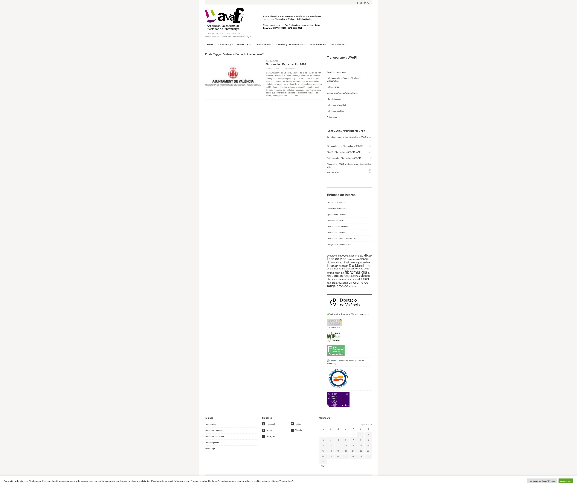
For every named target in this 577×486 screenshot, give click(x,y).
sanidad (331, 282)
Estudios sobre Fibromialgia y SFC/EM (344, 158)
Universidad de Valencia (337, 226)
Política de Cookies (335, 110)
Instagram (271, 436)
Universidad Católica (336, 232)
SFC (338, 282)
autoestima (353, 255)
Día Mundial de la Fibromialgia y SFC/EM (345, 146)
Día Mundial (358, 265)
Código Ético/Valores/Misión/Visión (342, 92)
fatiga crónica (335, 273)
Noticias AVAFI (272, 61)
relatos (342, 279)
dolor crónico (339, 265)
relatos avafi (353, 279)
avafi (363, 255)
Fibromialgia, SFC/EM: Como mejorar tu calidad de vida (349, 165)
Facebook (269, 423)
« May (322, 465)
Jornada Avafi (341, 275)
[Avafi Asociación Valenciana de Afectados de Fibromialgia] (227, 21)
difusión (347, 262)
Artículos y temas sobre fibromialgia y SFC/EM (347, 137)
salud (365, 278)
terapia (352, 286)
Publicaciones (333, 86)
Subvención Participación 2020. (286, 64)
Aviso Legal (332, 116)
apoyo (343, 255)
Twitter (296, 423)
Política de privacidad (336, 104)
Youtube (297, 430)
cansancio (352, 259)
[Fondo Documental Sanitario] (336, 350)
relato (334, 279)
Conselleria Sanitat (335, 220)
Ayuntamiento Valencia (337, 214)
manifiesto (356, 276)
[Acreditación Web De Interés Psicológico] (333, 336)
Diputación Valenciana (336, 202)
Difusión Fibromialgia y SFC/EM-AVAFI (344, 152)
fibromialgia (356, 272)
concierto (337, 262)
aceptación (333, 255)
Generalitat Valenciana (337, 208)
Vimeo (267, 430)
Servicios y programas (337, 71)
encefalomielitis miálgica (349, 267)
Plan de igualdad (334, 98)
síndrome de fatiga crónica (347, 284)
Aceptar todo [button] (565, 480)
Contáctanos (210, 424)
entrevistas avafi (360, 268)
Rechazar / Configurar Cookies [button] (542, 480)
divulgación (358, 262)
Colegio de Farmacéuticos (338, 244)
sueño (344, 282)
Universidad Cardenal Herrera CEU (342, 238)
